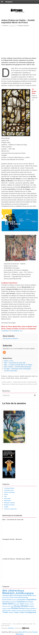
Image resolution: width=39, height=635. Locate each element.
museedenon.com (16, 331)
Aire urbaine (9, 590)
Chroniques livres (9, 490)
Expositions (26, 25)
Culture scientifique (9, 492)
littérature (4, 606)
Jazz (5, 496)
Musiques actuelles (9, 502)
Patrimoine (29, 610)
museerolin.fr (5, 331)
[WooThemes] (25, 628)
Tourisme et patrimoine (10, 509)
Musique (17, 606)
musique (31, 606)
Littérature (26, 604)
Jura (22, 603)
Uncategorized (30, 612)
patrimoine (24, 610)
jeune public (7, 498)
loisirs (8, 606)
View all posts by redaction (11, 338)
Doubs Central (14, 597)
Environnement (23, 597)
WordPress (11, 628)
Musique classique (9, 505)
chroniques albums (9, 488)
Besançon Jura (11, 593)
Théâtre (6, 507)
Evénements (14, 599)
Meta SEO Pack (24, 632)
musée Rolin (10, 378)
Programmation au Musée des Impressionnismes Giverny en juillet (19, 384)
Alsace (20, 590)
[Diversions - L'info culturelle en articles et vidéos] (19, 12)
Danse (6, 494)
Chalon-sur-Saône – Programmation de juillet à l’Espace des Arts (19, 382)
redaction (5, 25)
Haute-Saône (7, 603)
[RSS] (4, 352)
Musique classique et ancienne (14, 610)
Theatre (5, 612)
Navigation (8, 2)
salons (34, 610)
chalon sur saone (13, 376)
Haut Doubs (29, 602)
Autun (5, 376)
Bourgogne (20, 25)
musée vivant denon (21, 378)
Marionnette (7, 500)
